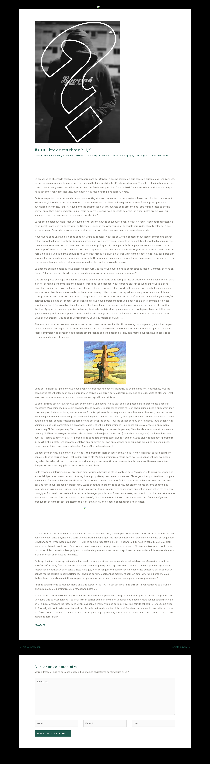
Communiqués (92, 155)
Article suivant (181, 647)
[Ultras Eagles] (103, 7)
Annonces (68, 155)
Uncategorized (143, 155)
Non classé (112, 155)
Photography (127, 155)
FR (103, 155)
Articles (79, 155)
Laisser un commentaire (48, 155)
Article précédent (30, 647)
